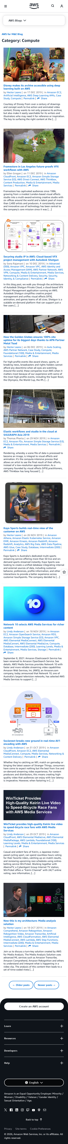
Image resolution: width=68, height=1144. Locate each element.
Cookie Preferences (40, 1128)
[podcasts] (39, 1110)
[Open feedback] (64, 572)
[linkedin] (16, 1110)
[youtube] (33, 1110)
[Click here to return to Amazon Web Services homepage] (34, 6)
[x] (5, 1110)
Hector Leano (14, 92)
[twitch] (28, 1110)
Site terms (21, 1128)
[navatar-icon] (61, 6)
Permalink (29, 98)
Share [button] (43, 98)
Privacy (8, 1128)
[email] (44, 1110)
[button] (17, 20)
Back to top (32, 1119)
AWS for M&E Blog (12, 34)
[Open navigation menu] (5, 6)
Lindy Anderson (15, 631)
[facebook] (11, 1110)
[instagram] (22, 1110)
